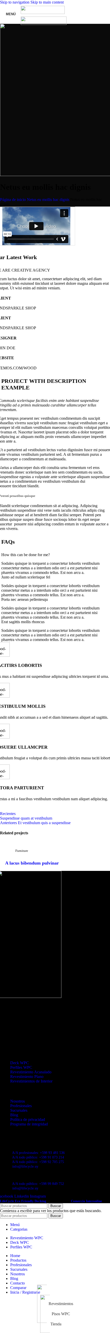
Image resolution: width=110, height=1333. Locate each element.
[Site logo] (43, 12)
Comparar (18, 1287)
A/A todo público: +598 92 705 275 (38, 1162)
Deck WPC (19, 1063)
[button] (55, 555)
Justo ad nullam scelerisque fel (25, 577)
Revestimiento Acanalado (30, 1072)
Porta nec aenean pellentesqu (24, 599)
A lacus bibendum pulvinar (32, 863)
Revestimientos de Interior (31, 1081)
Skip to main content (47, 2)
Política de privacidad (27, 1119)
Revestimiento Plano (26, 1076)
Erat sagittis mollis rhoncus (23, 622)
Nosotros (17, 1101)
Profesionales (21, 1106)
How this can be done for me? (25, 555)
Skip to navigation (15, 2)
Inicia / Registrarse (25, 1292)
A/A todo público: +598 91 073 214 (38, 1157)
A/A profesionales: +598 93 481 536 (38, 1153)
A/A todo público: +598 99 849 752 (38, 1184)
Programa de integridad (29, 1124)
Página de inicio (13, 199)
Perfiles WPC (21, 1067)
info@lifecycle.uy (25, 1166)
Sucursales (18, 1110)
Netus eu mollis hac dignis (48, 199)
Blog (14, 1115)
